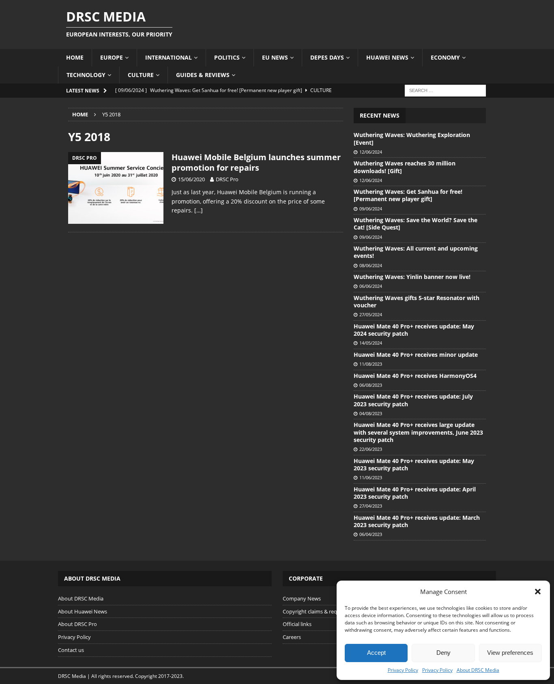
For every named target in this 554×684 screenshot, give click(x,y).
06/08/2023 (370, 385)
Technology (86, 75)
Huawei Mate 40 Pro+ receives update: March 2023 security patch (417, 521)
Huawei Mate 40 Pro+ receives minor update (416, 354)
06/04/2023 (370, 534)
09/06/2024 (370, 209)
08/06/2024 (370, 265)
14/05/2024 (370, 343)
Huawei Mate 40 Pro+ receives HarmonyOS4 (415, 376)
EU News (275, 57)
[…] (198, 210)
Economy (445, 57)
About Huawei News (82, 611)
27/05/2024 (370, 314)
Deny (443, 652)
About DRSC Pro (77, 624)
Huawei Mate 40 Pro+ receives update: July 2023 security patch (413, 399)
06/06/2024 (370, 286)
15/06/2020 (191, 179)
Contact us (71, 650)
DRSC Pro (227, 179)
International (168, 57)
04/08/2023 (370, 413)
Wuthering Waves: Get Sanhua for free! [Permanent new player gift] (408, 195)
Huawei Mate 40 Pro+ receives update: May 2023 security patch (414, 464)
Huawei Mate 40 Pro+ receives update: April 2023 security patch (415, 492)
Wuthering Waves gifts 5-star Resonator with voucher (416, 301)
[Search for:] (445, 90)
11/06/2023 (370, 477)
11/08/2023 (370, 364)
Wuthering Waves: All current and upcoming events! (416, 251)
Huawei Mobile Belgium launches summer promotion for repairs (256, 162)
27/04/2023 (370, 506)
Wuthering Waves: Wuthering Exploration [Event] (412, 138)
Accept (376, 652)
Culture (141, 75)
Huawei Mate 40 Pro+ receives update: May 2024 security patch (414, 329)
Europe (111, 57)
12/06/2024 (370, 152)
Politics (227, 57)
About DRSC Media (478, 670)
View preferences (510, 652)
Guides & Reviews (203, 75)
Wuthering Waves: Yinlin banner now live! (412, 277)
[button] (538, 592)
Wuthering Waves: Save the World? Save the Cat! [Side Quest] (415, 223)
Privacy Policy (403, 670)
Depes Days (327, 57)
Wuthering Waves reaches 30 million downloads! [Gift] (404, 166)
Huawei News (387, 57)
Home (75, 57)
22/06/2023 (370, 449)
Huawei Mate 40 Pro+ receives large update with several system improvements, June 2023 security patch (418, 432)
